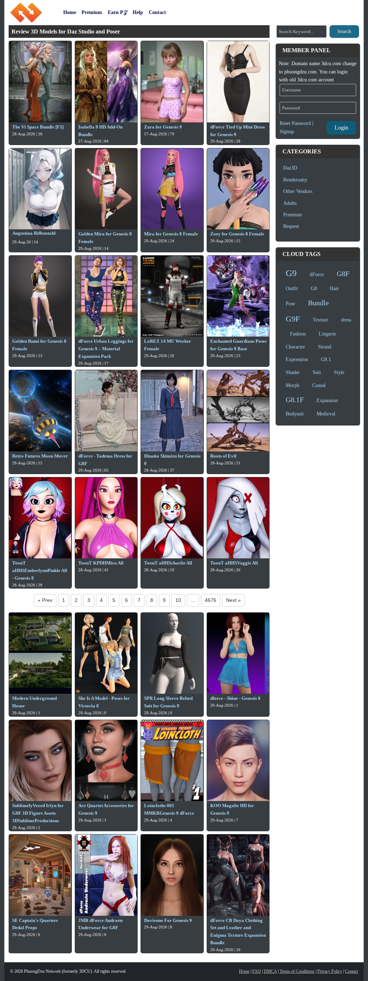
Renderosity (295, 180)
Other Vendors (297, 191)
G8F (343, 274)
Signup (287, 131)
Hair (334, 288)
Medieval (326, 414)
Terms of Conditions (297, 971)
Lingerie (327, 334)
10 (178, 600)
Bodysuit (295, 414)
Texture (320, 320)
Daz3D (290, 168)
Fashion (298, 334)
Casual (319, 385)
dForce (317, 274)
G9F (293, 318)
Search (344, 31)
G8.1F (295, 400)
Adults (289, 203)
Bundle (318, 303)
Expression (297, 359)
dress (346, 320)
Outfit (292, 288)
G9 (291, 273)
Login (341, 128)
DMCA (270, 971)
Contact (351, 971)
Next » (233, 600)
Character (295, 347)
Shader (293, 372)
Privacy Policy (329, 971)
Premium (292, 214)
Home (244, 971)
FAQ (256, 971)
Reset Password (295, 123)
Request (291, 226)
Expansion (327, 400)
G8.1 (326, 359)
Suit (317, 372)
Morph (292, 385)
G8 (314, 288)
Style (339, 372)
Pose (290, 303)
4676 (210, 600)
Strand (324, 347)
